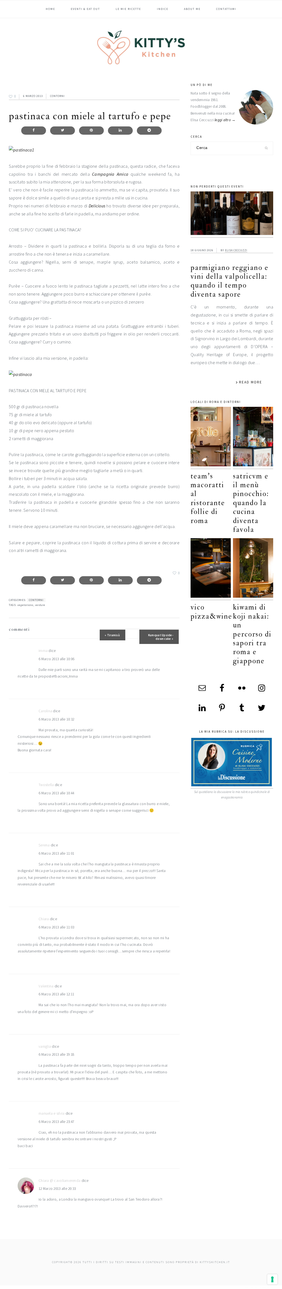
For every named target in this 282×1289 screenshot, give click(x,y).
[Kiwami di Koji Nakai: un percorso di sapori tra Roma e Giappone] (253, 569)
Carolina (45, 711)
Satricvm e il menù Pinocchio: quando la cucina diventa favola (251, 503)
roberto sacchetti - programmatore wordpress (263, 1287)
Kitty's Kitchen (141, 47)
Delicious (97, 205)
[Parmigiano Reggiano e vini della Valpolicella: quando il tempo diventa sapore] (232, 214)
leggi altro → (225, 120)
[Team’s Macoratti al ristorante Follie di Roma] (211, 438)
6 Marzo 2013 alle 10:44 (56, 793)
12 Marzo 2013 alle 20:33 (57, 1188)
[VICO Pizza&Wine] (211, 569)
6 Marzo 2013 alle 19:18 (56, 1054)
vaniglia (45, 1046)
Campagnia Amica (110, 174)
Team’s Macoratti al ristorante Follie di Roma (208, 498)
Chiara (44, 919)
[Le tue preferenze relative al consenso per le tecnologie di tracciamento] (272, 1279)
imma (43, 650)
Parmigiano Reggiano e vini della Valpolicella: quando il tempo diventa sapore (230, 281)
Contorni (57, 96)
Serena (44, 845)
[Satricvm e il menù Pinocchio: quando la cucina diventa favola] (253, 438)
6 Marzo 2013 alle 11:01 (56, 853)
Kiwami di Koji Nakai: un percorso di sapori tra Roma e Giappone (252, 634)
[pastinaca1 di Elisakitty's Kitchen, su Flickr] (21, 150)
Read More (250, 382)
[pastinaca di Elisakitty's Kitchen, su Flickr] (20, 374)
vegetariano (25, 605)
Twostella (46, 784)
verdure (40, 605)
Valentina (46, 986)
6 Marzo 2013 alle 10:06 (56, 659)
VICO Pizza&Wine (211, 612)
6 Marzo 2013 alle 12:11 (56, 994)
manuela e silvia (51, 1113)
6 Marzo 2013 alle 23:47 (56, 1121)
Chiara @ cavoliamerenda (59, 1180)
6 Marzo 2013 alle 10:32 (56, 719)
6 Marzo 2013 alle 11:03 (56, 927)
